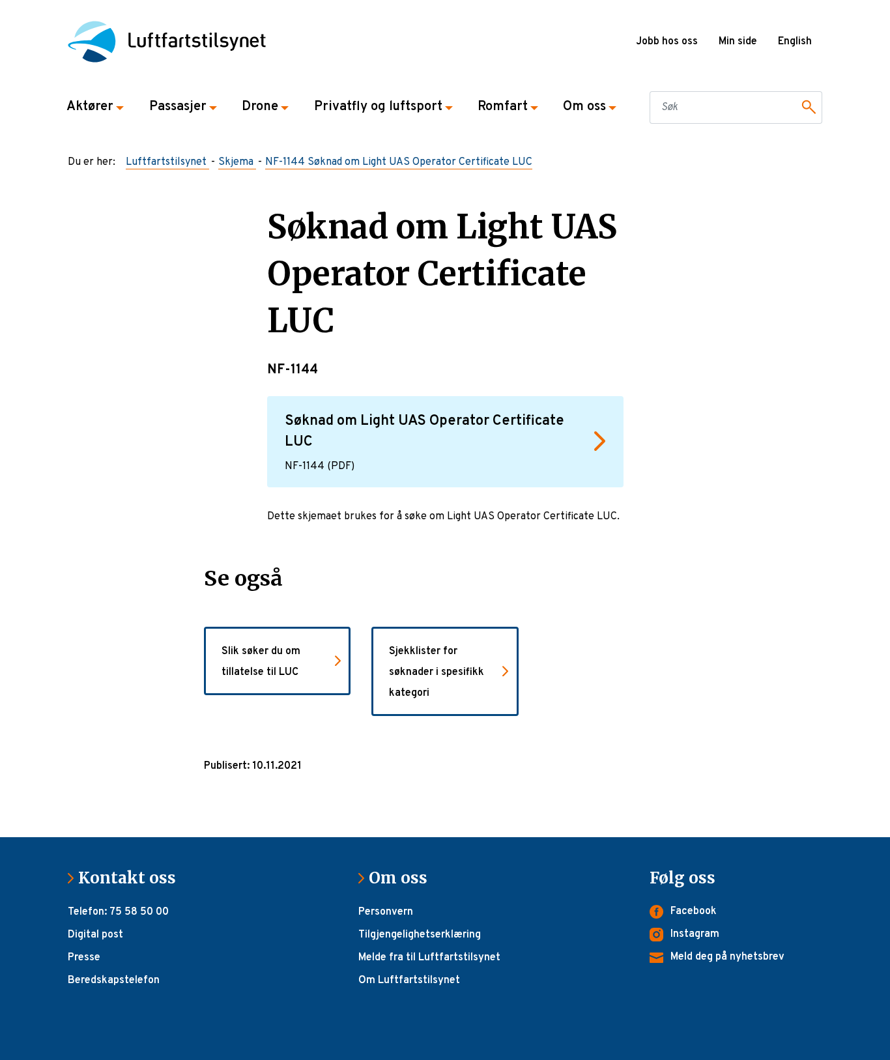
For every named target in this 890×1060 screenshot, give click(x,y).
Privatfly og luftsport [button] (378, 106)
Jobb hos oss (667, 41)
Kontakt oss (132, 878)
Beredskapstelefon (114, 980)
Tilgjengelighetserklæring (419, 934)
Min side (738, 41)
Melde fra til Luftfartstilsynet (429, 957)
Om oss (403, 878)
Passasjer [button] (178, 106)
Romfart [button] (503, 106)
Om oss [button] (584, 106)
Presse (84, 957)
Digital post (95, 934)
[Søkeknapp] (806, 107)
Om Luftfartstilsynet (409, 980)
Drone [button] (260, 106)
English (795, 41)
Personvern (385, 912)
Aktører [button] (89, 106)
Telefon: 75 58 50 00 (118, 912)
